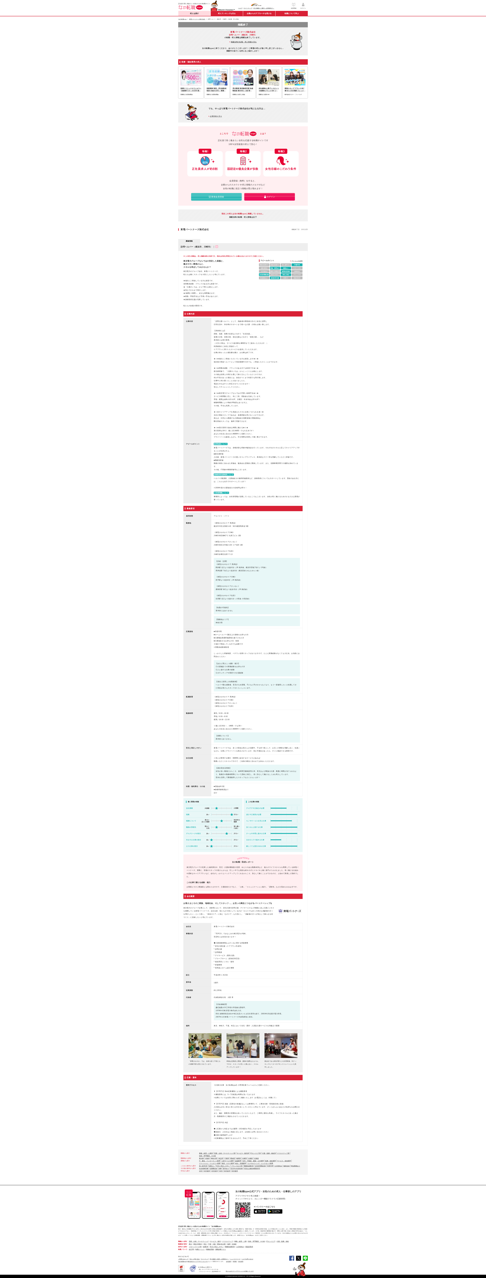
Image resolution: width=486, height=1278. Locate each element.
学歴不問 (270, 1166)
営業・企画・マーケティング (199, 1241)
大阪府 (207, 1158)
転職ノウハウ (182, 1249)
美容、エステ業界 (228, 1163)
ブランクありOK (236, 1166)
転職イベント (200, 1249)
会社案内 (228, 1261)
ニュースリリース (235, 1259)
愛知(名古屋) (221, 1244)
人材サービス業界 (227, 1161)
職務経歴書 (210, 1249)
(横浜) (200, 1244)
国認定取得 (249, 1246)
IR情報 (235, 1261)
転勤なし (212, 1166)
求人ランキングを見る (227, 13)
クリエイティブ (227, 1241)
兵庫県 (244, 1158)
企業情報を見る (216, 116)
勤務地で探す (182, 1244)
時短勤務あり (295, 1166)
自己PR (191, 1249)
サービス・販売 (215, 1241)
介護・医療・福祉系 (269, 1153)
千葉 (209, 1244)
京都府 (250, 1158)
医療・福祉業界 (270, 1161)
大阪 (214, 1244)
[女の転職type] (182, 1261)
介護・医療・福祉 (283, 1241)
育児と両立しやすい (223, 1166)
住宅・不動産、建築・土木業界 (253, 1161)
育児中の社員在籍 (236, 1168)
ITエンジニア (270, 1241)
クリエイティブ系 (283, 1153)
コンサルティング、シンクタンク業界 (260, 1163)
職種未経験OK (249, 1166)
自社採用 (240, 1261)
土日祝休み (278, 1166)
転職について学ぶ (292, 13)
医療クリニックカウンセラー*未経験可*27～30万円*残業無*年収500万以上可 (191, 89)
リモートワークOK (195, 1246)
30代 (220, 1171)
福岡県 (238, 1158)
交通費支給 (213, 1168)
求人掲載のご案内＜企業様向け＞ (263, 8)
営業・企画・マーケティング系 (224, 1153)
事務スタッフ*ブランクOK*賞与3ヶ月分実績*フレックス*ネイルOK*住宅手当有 (294, 89)
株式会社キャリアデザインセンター (198, 1261)
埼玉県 (220, 1158)
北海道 (256, 1158)
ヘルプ (240, 8)
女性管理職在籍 (260, 1166)
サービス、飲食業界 (284, 1161)
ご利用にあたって (183, 1259)
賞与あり (226, 1168)
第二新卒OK (203, 1166)
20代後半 (207, 1171)
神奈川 (195, 1244)
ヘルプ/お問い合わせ (247, 1259)
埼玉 (205, 1244)
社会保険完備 (203, 1168)
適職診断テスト (220, 1249)
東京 (190, 1244)
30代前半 (227, 1171)
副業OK (205, 1246)
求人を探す (194, 13)
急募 (220, 1168)
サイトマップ (248, 8)
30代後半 (235, 1171)
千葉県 (226, 1158)
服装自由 (287, 1166)
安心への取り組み (195, 1259)
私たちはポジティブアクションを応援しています (240, 1271)
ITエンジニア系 (255, 1153)
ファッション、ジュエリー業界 (209, 1163)
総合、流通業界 (240, 1163)
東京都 (201, 1158)
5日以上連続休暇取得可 (252, 1168)
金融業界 (238, 1161)
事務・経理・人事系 (206, 1153)
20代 (200, 1171)
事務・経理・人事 (240, 1241)
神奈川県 (214, 1158)
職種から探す (182, 1241)
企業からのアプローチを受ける (259, 13)
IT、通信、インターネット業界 (209, 1161)
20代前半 (214, 1171)
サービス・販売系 (243, 1153)
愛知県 (232, 1158)
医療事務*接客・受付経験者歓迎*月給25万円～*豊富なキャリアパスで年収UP (217, 89)
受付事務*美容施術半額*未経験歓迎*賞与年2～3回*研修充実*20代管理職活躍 (243, 89)
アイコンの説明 (297, 261)
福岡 (228, 1244)
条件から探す (182, 1246)
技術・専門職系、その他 (207, 1156)
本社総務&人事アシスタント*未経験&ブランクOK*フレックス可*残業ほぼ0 (269, 89)
